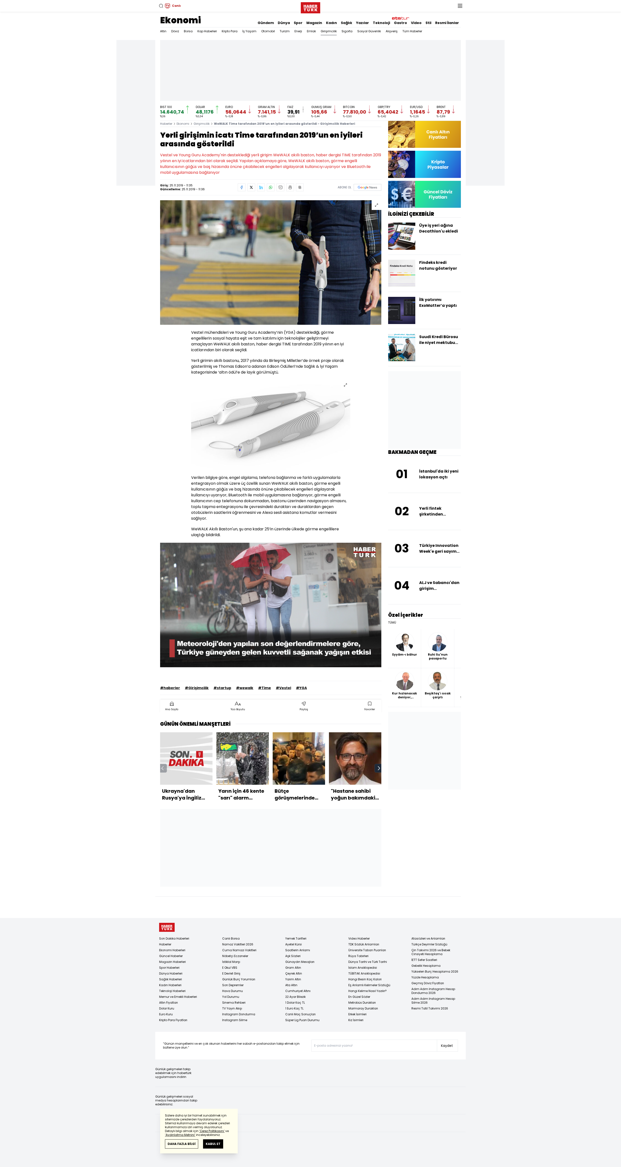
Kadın (331, 22)
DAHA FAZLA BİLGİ (182, 1144)
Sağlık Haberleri (170, 979)
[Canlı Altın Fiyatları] (424, 134)
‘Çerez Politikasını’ (212, 1131)
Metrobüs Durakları (362, 1002)
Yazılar (362, 22)
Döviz (175, 31)
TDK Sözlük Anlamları (363, 944)
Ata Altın (291, 985)
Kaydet (447, 1045)
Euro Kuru (166, 1014)
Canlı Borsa (231, 938)
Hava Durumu (232, 991)
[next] (379, 768)
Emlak (311, 31)
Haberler (166, 124)
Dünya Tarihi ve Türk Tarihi (367, 962)
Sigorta (347, 31)
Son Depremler (233, 985)
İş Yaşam (249, 31)
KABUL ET (213, 1144)
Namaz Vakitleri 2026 (237, 944)
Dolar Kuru (166, 1008)
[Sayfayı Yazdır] (290, 187)
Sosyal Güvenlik (369, 31)
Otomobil (268, 31)
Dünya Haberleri (170, 973)
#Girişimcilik (197, 687)
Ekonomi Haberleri (172, 950)
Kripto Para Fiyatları (173, 1020)
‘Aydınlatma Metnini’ (180, 1135)
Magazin (314, 22)
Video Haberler (359, 938)
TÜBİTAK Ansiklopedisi (364, 973)
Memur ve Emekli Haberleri (178, 997)
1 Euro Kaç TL (294, 1008)
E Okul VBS (229, 968)
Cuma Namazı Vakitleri (239, 950)
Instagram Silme (234, 1020)
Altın (163, 31)
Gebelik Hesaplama (426, 966)
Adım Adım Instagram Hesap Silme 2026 (433, 1001)
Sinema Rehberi (233, 1002)
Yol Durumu (230, 997)
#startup (222, 687)
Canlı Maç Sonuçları (300, 1014)
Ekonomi (180, 20)
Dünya (284, 22)
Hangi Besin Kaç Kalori (365, 979)
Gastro (400, 22)
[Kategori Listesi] (460, 6)
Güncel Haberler (171, 956)
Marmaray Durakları (363, 1008)
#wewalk (244, 687)
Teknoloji (381, 22)
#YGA (301, 687)
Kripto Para (229, 31)
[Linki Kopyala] (300, 187)
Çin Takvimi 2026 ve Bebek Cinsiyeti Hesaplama (430, 952)
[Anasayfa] (167, 927)
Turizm (285, 31)
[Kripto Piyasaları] (424, 164)
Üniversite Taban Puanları (367, 950)
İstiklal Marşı (231, 962)
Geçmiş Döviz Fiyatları (427, 983)
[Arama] (161, 6)
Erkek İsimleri (357, 1014)
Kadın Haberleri (170, 985)
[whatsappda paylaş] (271, 187)
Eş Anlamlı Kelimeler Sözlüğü (369, 985)
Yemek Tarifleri (295, 938)
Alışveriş (392, 31)
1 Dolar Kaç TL (295, 1002)
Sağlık (346, 22)
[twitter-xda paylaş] (251, 187)
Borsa (188, 31)
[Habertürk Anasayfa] (310, 7)
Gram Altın (293, 968)
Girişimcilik (329, 31)
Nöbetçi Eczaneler (235, 956)
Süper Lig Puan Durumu (302, 1020)
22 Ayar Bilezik (295, 997)
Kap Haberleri (207, 31)
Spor (298, 22)
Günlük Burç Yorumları (238, 979)
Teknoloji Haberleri (172, 991)
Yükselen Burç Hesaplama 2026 (434, 971)
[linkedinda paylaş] (261, 187)
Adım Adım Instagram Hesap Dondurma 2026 (433, 991)
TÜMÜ (392, 623)
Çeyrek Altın (293, 973)
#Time (264, 687)
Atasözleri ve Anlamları (428, 938)
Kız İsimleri (355, 1020)
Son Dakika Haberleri (174, 938)
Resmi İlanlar (447, 22)
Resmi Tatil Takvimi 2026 (429, 1008)
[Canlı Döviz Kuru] (424, 194)
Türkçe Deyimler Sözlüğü (429, 944)
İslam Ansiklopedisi (362, 968)
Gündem (266, 22)
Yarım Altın (293, 979)
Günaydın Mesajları (299, 962)
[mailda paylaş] (280, 187)
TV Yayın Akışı (232, 1008)
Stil (428, 22)
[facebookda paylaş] (241, 187)
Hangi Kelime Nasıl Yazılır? (367, 991)
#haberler (170, 687)
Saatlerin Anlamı (297, 950)
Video (416, 22)
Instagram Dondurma (238, 1014)
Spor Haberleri (169, 968)
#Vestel (283, 687)
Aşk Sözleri (293, 956)
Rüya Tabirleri (358, 956)
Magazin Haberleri (172, 962)
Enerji (298, 31)
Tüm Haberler (412, 31)
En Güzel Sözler (359, 997)
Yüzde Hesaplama (425, 977)
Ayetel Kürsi (293, 944)
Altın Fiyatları (168, 1002)
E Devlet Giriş (231, 973)
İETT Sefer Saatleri (424, 960)
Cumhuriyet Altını (297, 991)
